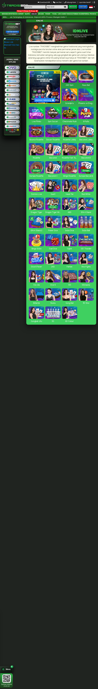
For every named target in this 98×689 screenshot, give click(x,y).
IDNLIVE (34, 14)
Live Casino (62, 14)
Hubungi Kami (71, 2)
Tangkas (69, 14)
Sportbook (13, 14)
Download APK (45, 2)
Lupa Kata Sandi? (85, 2)
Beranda (5, 14)
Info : (5, 17)
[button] (6, 669)
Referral (85, 14)
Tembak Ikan (77, 14)
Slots (27, 14)
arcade (41, 14)
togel (54, 14)
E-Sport (21, 14)
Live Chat (58, 2)
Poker (47, 14)
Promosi (93, 14)
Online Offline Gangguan (12, 130)
